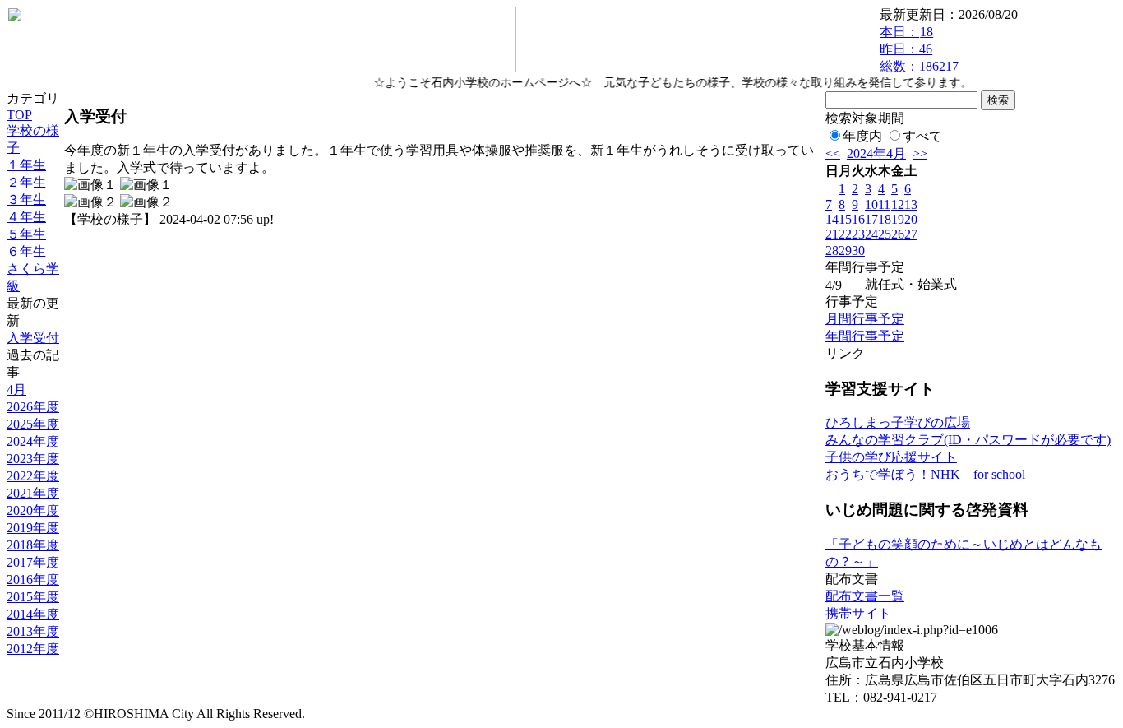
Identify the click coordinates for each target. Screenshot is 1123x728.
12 (897, 204)
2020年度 (33, 510)
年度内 (862, 136)
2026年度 (33, 407)
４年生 (26, 217)
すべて (922, 136)
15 (845, 219)
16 (858, 219)
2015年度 (33, 597)
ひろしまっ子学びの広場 (897, 422)
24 (871, 234)
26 (897, 234)
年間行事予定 (864, 336)
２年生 (26, 182)
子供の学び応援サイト (891, 457)
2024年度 (33, 441)
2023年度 (33, 459)
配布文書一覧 (864, 596)
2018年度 (33, 545)
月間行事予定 (864, 319)
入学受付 (33, 338)
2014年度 (33, 614)
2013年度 (33, 631)
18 (884, 219)
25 (884, 234)
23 (858, 234)
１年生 (26, 165)
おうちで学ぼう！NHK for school (925, 474)
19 (897, 219)
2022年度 (33, 476)
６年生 (26, 251)
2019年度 (33, 528)
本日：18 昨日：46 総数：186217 (919, 49)
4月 (16, 389)
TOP (19, 115)
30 (858, 250)
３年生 (26, 199)
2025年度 (33, 424)
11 (884, 204)
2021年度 (33, 493)
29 (845, 250)
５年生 (26, 234)
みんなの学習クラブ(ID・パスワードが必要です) (968, 440)
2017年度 (33, 562)
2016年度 (33, 580)
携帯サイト (858, 613)
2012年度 (33, 649)
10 (871, 204)
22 (845, 234)
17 (871, 219)
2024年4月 (876, 153)
